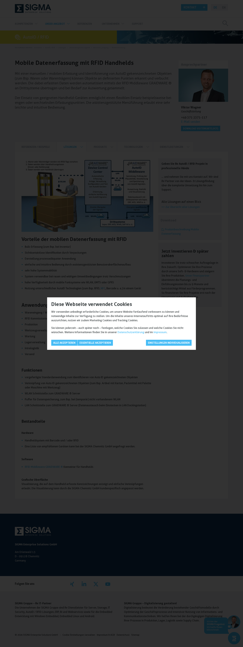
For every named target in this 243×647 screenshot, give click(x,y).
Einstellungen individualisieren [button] (169, 342)
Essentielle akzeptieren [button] (95, 342)
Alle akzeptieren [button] (64, 342)
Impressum (160, 332)
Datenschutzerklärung (131, 332)
